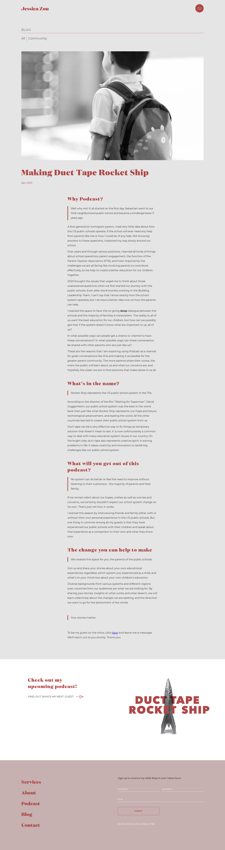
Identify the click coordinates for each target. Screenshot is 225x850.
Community (37, 38)
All (23, 38)
